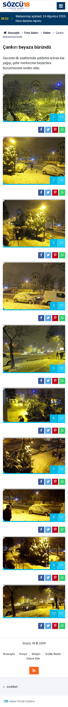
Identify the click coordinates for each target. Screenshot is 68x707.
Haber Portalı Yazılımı (22, 701)
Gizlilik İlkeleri (53, 654)
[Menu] (61, 6)
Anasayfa (9, 654)
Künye (23, 654)
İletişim (36, 654)
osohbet (12, 687)
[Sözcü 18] (16, 5)
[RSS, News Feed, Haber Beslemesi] (34, 670)
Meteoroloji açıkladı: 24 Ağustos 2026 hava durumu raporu (41, 19)
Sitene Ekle (33, 658)
